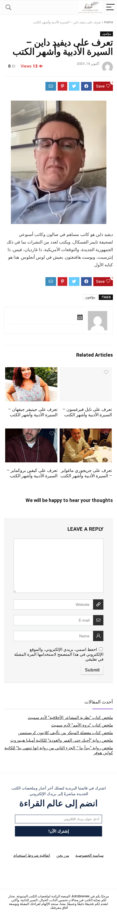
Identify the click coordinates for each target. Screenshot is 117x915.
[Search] (8, 7)
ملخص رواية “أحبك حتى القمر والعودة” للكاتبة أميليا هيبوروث (61, 740)
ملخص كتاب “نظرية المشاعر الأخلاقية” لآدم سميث (70, 717)
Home (108, 22)
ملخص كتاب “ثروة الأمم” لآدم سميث (82, 725)
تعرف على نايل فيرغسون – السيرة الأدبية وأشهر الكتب (87, 412)
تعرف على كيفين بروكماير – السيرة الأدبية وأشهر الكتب (32, 473)
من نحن (62, 855)
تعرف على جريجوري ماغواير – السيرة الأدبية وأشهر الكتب (86, 473)
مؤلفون (106, 34)
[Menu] (110, 7)
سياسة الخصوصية (89, 855)
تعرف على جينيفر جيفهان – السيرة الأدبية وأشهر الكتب (32, 412)
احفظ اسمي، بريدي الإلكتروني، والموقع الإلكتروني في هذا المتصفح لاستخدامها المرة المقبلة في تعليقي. (58, 654)
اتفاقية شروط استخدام (31, 855)
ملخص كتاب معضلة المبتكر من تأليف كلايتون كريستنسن (65, 732)
